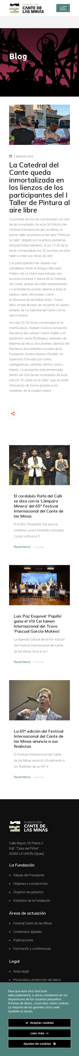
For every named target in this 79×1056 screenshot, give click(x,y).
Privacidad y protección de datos (37, 980)
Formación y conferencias (32, 949)
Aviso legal (21, 971)
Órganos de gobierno (28, 892)
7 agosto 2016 (23, 156)
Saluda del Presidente (28, 875)
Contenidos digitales (27, 932)
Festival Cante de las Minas (32, 923)
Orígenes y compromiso (30, 884)
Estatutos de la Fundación (31, 900)
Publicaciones (23, 940)
